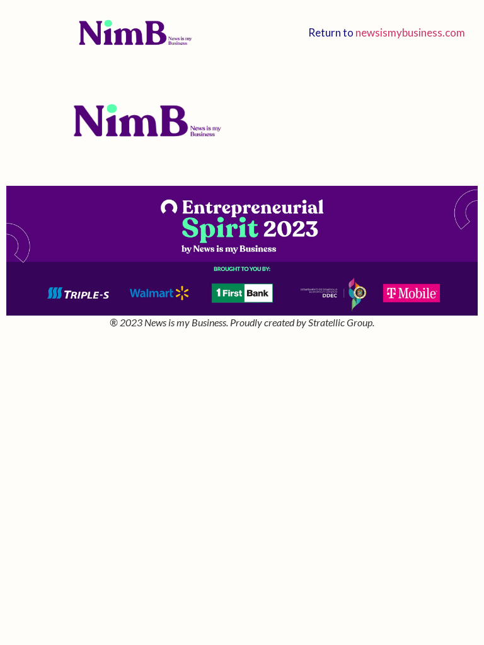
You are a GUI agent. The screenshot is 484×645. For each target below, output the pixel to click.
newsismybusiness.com (410, 32)
